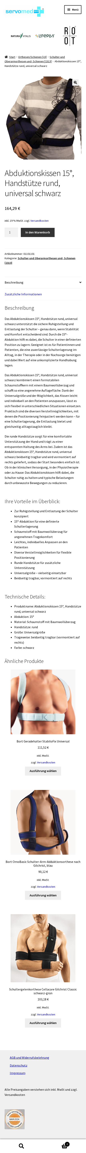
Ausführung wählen (43, 771)
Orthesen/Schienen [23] (32, 57)
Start (12, 57)
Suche (21, 1146)
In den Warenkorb (37, 232)
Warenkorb (55, 1143)
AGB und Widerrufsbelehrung (29, 1058)
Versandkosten (39, 220)
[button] (75, 82)
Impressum (17, 1073)
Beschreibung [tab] (14, 282)
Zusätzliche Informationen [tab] (23, 294)
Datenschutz (18, 1065)
